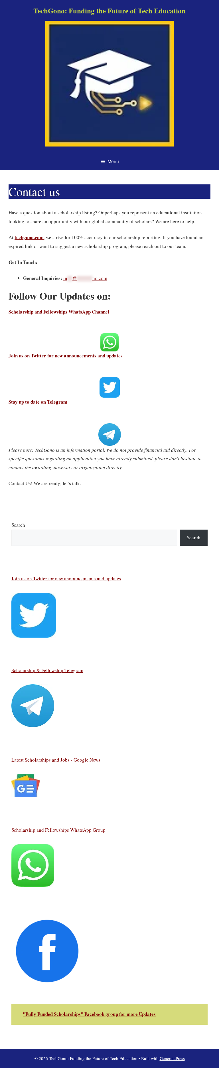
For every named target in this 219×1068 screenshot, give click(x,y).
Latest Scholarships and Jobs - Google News (55, 759)
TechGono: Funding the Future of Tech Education (109, 10)
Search (18, 525)
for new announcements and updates (84, 578)
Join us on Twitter (29, 578)
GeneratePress (172, 1058)
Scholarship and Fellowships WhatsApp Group (58, 830)
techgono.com (29, 237)
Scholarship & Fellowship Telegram (47, 670)
